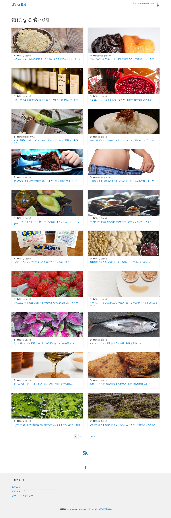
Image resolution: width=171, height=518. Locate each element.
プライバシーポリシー (22, 496)
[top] (85, 467)
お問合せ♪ (16, 487)
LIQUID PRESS (105, 509)
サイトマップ (18, 491)
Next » (92, 436)
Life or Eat (18, 4)
